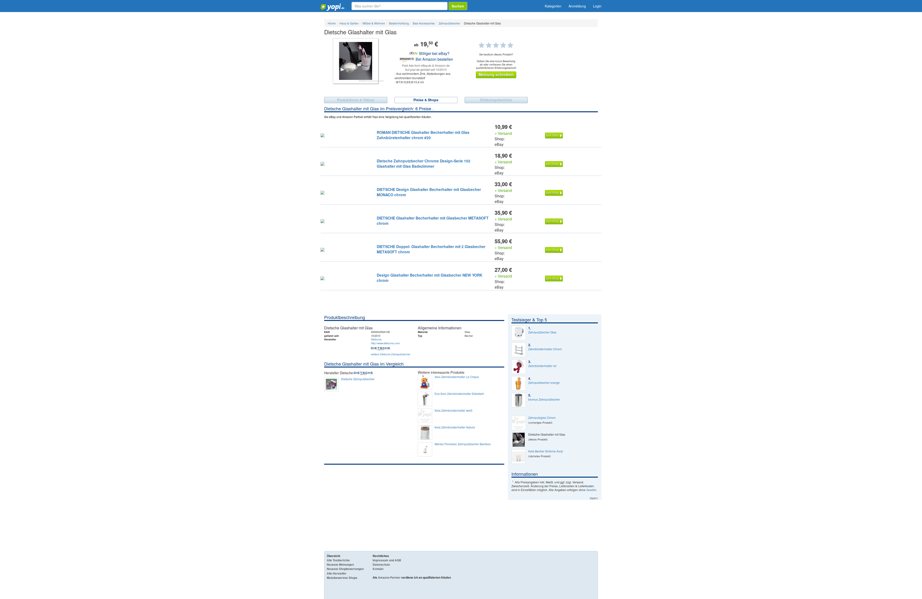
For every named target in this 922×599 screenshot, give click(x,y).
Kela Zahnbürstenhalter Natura (455, 427)
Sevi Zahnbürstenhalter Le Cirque (457, 377)
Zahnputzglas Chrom (542, 418)
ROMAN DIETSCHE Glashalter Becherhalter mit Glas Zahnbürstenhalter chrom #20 (423, 135)
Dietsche (376, 339)
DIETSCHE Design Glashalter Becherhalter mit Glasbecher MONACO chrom (429, 192)
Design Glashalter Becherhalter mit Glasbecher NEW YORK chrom (429, 277)
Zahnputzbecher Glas (542, 332)
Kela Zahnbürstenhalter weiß (453, 410)
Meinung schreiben (496, 74)
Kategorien (553, 6)
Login (597, 6)
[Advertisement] (414, 500)
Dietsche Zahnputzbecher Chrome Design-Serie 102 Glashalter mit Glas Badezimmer (423, 163)
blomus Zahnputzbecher (544, 399)
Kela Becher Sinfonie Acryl (545, 451)
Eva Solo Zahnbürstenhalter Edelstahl (459, 394)
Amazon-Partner (389, 577)
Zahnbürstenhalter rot (542, 366)
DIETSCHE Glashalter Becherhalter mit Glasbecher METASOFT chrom (433, 220)
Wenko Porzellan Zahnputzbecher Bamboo (463, 444)
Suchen (458, 6)
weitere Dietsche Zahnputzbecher (390, 354)
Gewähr (591, 490)
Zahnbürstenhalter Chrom (545, 349)
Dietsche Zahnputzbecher (358, 379)
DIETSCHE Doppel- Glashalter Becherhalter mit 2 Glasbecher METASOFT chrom (431, 249)
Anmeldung (577, 6)
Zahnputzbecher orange (544, 383)
